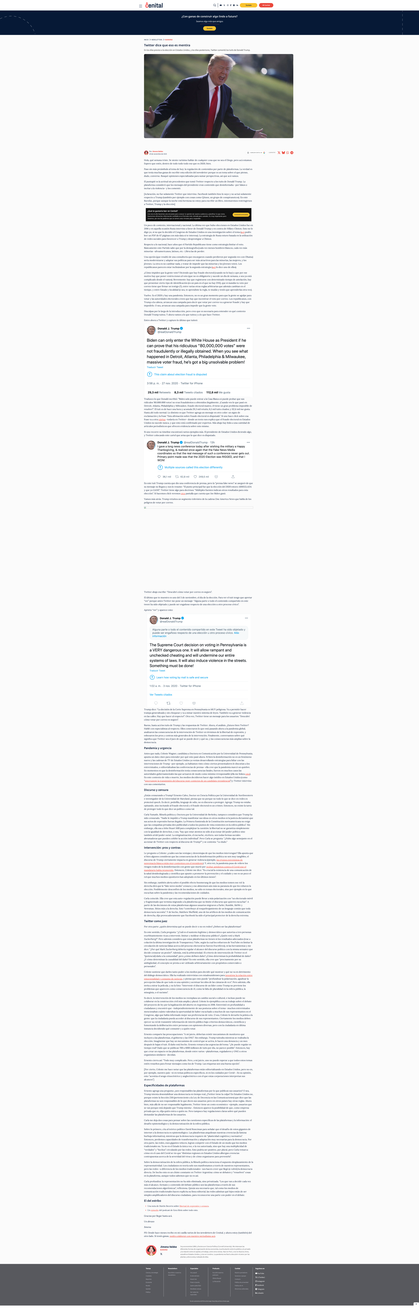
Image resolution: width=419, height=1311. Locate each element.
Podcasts (216, 1268)
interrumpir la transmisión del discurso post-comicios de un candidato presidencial (187, 780)
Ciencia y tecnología (152, 1273)
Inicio (146, 40)
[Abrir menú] (140, 6)
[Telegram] (234, 5)
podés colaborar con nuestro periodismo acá (192, 1236)
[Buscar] (214, 5)
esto (247, 774)
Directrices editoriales (241, 1289)
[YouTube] (221, 5)
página (162, 419)
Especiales (194, 1268)
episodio (155, 1210)
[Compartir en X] (279, 152)
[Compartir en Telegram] (291, 152)
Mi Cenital (266, 5)
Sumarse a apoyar (240, 1276)
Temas (148, 1268)
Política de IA (239, 1286)
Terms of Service (223, 1301)
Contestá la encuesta (241, 215)
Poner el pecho (195, 1282)
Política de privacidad (241, 1282)
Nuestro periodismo (241, 1273)
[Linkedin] (237, 5)
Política (148, 1292)
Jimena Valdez (157, 151)
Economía (149, 1282)
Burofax (169, 40)
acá (242, 232)
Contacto (237, 1279)
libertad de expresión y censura (194, 1206)
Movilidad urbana (195, 1289)
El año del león (194, 1276)
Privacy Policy (214, 1301)
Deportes (149, 1279)
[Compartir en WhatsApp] (287, 152)
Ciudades (149, 1276)
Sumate (249, 5)
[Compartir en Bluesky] (283, 152)
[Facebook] (230, 5)
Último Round (217, 1278)
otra (183, 493)
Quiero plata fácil (195, 1286)
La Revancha (216, 1281)
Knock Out (193, 1279)
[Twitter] (224, 5)
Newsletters (156, 40)
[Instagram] (227, 5)
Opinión (148, 1289)
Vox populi (193, 1273)
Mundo (148, 1286)
